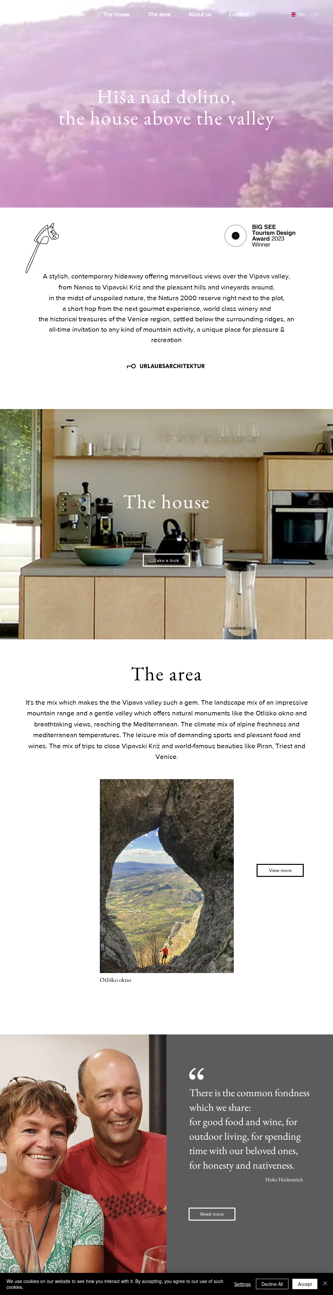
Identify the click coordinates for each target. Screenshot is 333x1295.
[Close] (325, 1284)
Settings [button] (242, 1284)
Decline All (272, 1284)
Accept (305, 1284)
